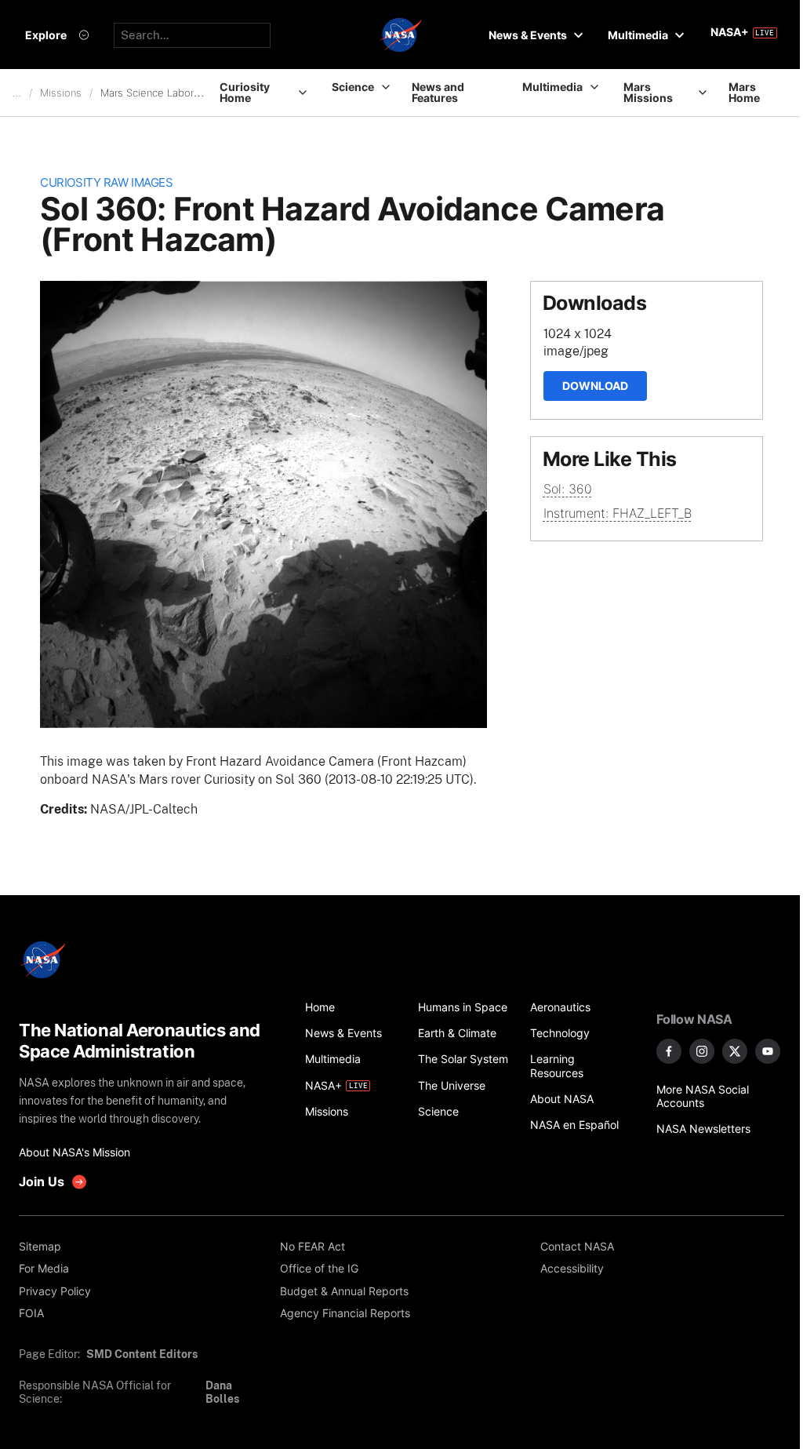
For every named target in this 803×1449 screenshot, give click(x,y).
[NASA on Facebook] (668, 1051)
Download (595, 385)
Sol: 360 (567, 489)
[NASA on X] (734, 1051)
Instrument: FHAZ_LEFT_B (617, 513)
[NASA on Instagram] (701, 1051)
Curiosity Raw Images (106, 183)
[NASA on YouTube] (767, 1051)
